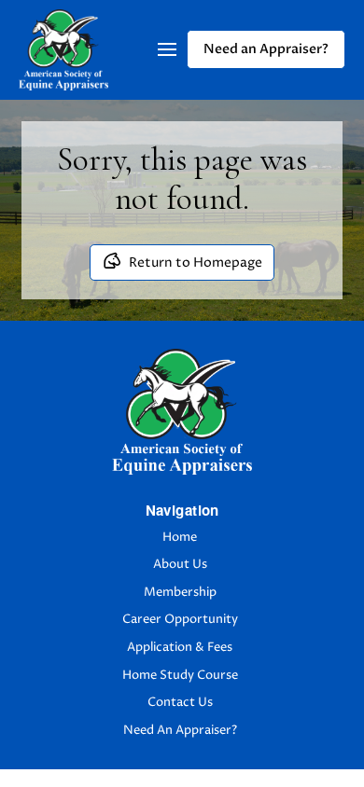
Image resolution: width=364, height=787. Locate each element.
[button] (167, 49)
